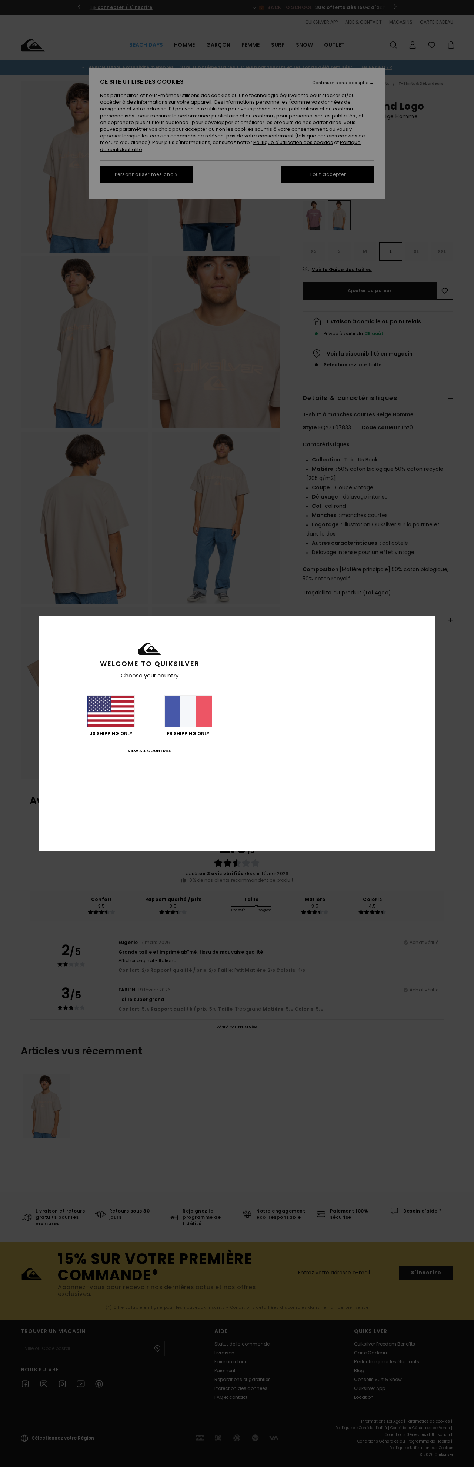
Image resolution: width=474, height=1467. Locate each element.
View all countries (149, 751)
